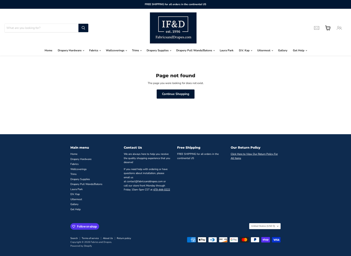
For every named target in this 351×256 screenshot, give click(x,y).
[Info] (316, 27)
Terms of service (90, 238)
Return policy (124, 238)
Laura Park (226, 50)
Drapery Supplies (158, 50)
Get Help (299, 50)
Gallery (282, 50)
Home (48, 50)
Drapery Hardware (70, 50)
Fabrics (94, 50)
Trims (136, 50)
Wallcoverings (115, 50)
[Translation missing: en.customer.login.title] (339, 27)
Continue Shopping (175, 94)
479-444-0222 (161, 189)
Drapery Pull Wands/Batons (194, 50)
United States (263, 226)
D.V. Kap (244, 50)
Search (74, 238)
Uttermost (264, 50)
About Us (108, 238)
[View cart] (328, 28)
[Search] (83, 28)
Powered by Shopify (81, 246)
